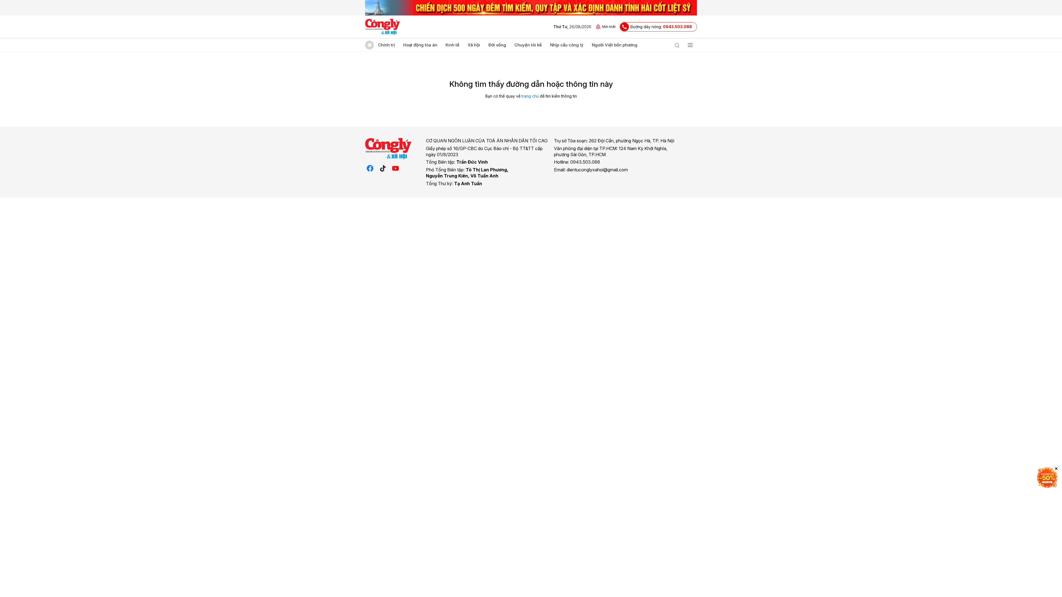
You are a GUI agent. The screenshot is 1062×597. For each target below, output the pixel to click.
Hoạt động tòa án (420, 45)
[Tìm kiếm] (677, 45)
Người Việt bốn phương (614, 45)
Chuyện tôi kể (528, 45)
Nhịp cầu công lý (567, 45)
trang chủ (530, 96)
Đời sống (497, 45)
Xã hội (474, 45)
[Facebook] (370, 168)
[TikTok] (383, 168)
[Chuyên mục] (690, 45)
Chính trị (386, 45)
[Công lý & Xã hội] (382, 27)
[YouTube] (395, 168)
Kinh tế (452, 45)
